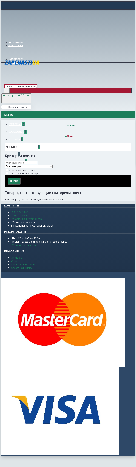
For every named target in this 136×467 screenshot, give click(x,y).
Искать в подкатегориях (22, 170)
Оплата (15, 261)
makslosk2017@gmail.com (27, 218)
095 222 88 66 (20, 212)
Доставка (17, 257)
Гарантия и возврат (23, 264)
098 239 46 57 (20, 215)
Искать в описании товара (23, 173)
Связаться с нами (21, 268)
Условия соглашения (24, 245)
